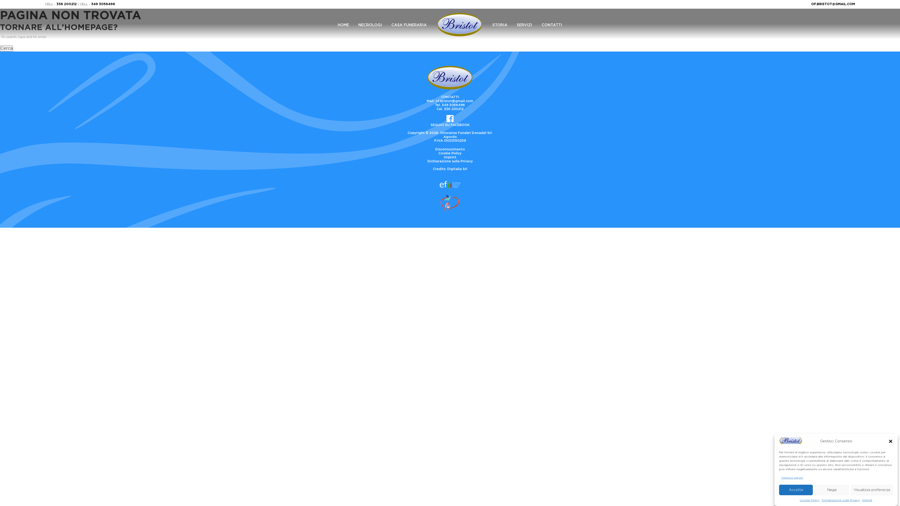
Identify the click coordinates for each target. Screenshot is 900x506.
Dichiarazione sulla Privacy (841, 500)
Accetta (796, 489)
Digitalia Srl (457, 169)
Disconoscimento (450, 149)
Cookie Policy (809, 500)
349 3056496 (103, 4)
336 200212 (66, 4)
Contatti (552, 25)
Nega (831, 489)
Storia (499, 25)
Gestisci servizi (792, 477)
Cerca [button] (6, 48)
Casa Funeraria (409, 25)
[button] (890, 441)
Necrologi (370, 25)
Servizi (524, 25)
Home (343, 25)
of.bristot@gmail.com (833, 4)
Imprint (867, 500)
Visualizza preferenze (872, 489)
